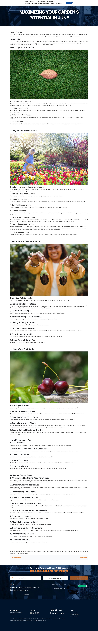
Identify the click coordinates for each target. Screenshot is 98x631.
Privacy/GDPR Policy (74, 614)
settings (60, 3)
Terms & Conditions (74, 613)
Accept (69, 2)
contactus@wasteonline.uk (16, 612)
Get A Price (78, 578)
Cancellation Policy (74, 616)
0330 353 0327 (13, 614)
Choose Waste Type (55, 578)
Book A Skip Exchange (59, 588)
